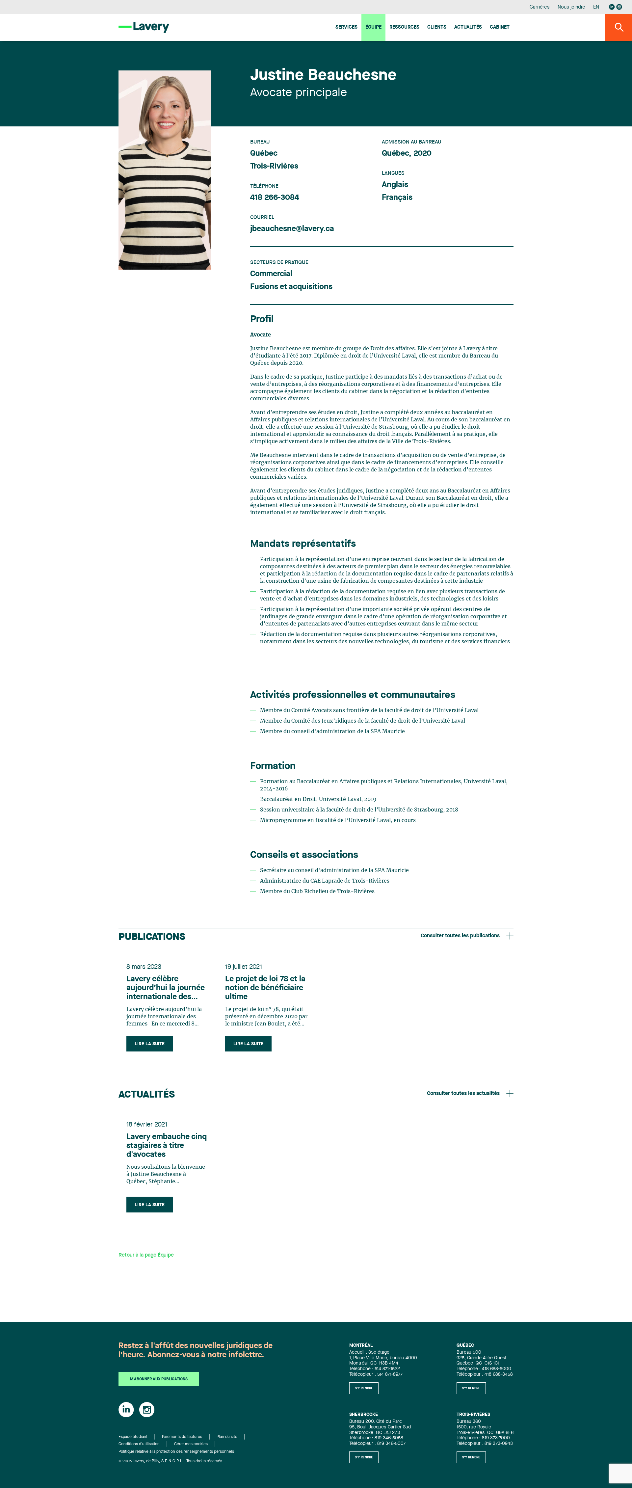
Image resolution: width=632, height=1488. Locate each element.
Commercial (271, 274)
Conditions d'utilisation (139, 1444)
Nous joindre (571, 7)
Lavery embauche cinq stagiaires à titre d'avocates (166, 1146)
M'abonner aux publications (159, 1379)
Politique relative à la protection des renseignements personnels (176, 1452)
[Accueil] (143, 27)
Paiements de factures (182, 1437)
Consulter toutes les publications (460, 936)
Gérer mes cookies (191, 1444)
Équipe (373, 27)
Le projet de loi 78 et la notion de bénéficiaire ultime (265, 988)
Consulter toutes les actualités (463, 1093)
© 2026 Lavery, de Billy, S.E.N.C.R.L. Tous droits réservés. (171, 1461)
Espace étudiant (132, 1437)
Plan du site (227, 1437)
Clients (436, 27)
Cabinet (500, 27)
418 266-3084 (274, 198)
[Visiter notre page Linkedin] (612, 7)
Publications (151, 937)
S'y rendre (364, 1388)
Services (346, 27)
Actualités (468, 27)
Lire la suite (150, 1044)
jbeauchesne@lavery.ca (292, 229)
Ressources (404, 27)
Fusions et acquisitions (291, 287)
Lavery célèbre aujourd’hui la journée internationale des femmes (165, 988)
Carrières (540, 7)
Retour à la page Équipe (146, 1255)
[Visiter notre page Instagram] (619, 7)
